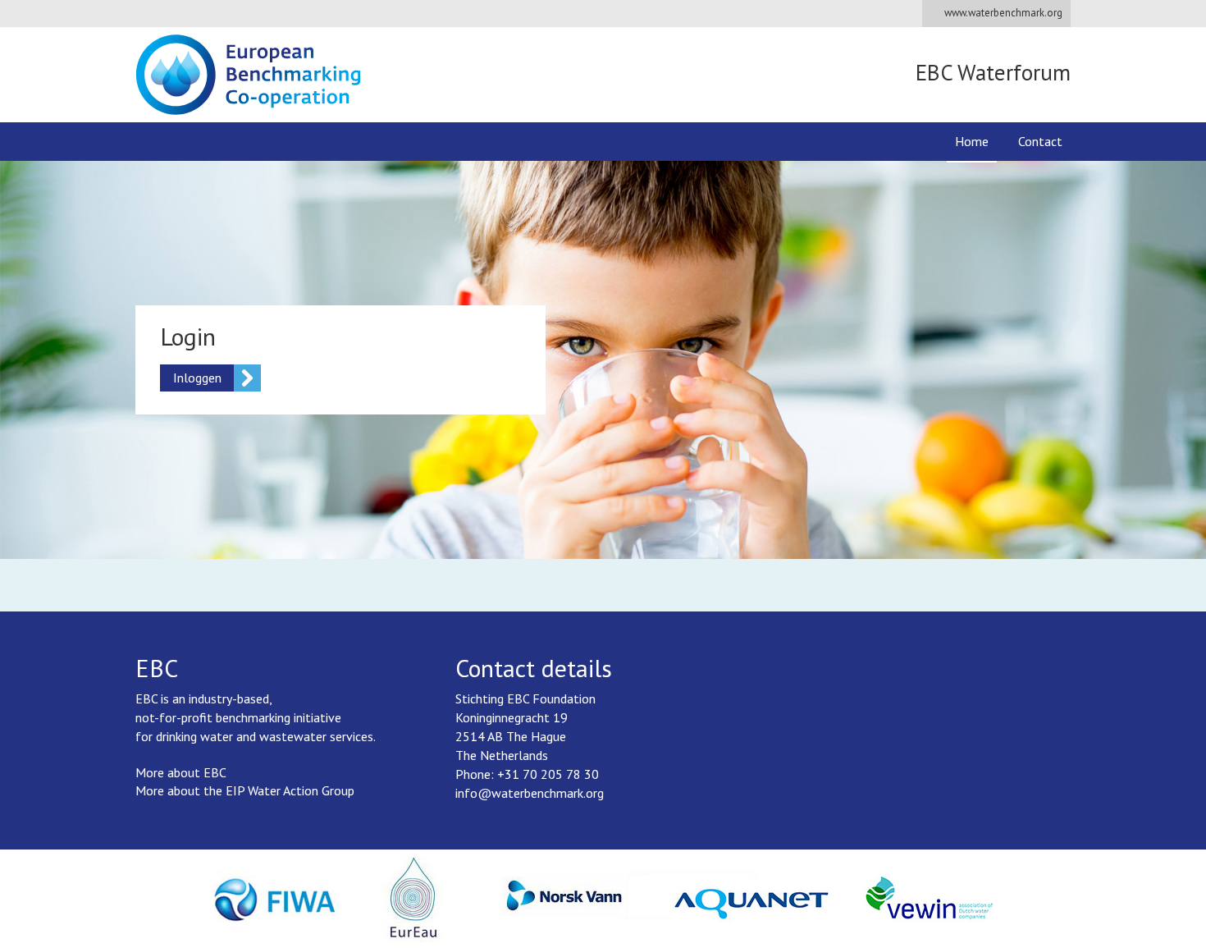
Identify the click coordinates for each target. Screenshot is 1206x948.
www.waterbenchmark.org (1003, 13)
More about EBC (180, 772)
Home (972, 141)
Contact (1040, 141)
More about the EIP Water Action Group (244, 790)
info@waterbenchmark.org (529, 793)
